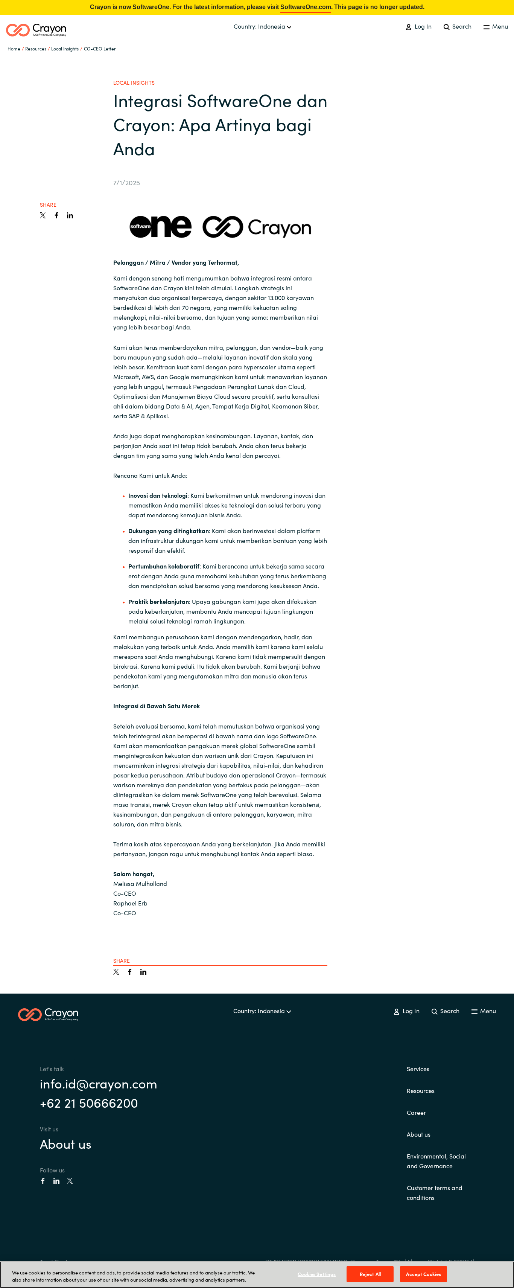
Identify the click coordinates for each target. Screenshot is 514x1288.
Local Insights (65, 48)
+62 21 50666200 (89, 1102)
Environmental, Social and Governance (436, 1161)
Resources (421, 1090)
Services (418, 1068)
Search (461, 26)
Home (14, 48)
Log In (422, 26)
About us (65, 1143)
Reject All (370, 1273)
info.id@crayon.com (98, 1083)
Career (416, 1112)
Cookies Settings (317, 1273)
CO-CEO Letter (100, 48)
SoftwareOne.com (305, 7)
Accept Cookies (423, 1273)
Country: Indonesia (260, 26)
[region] (257, 1274)
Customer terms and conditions (434, 1192)
